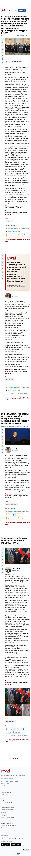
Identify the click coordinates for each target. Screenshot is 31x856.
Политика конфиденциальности (9, 825)
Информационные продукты (8, 817)
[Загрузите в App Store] (5, 844)
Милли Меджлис (10, 721)
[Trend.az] (5, 10)
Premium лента (5, 794)
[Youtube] (12, 838)
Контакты (3, 805)
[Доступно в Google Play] (16, 844)
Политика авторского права (8, 827)
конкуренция (9, 379)
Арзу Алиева (9, 221)
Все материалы (15, 62)
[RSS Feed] (22, 838)
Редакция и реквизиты (6, 802)
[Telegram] (15, 838)
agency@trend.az (5, 785)
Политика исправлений (7, 809)
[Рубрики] (28, 10)
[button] (2, 39)
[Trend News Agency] (5, 771)
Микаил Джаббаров (11, 504)
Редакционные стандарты (7, 807)
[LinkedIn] (19, 838)
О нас (2, 800)
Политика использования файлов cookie (11, 830)
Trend (16, 77)
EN (12, 853)
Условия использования (7, 823)
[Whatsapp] (2, 838)
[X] (9, 838)
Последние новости (6, 792)
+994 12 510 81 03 (5, 783)
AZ (15, 853)
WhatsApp (8, 212)
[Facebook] (6, 838)
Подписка (3, 815)
